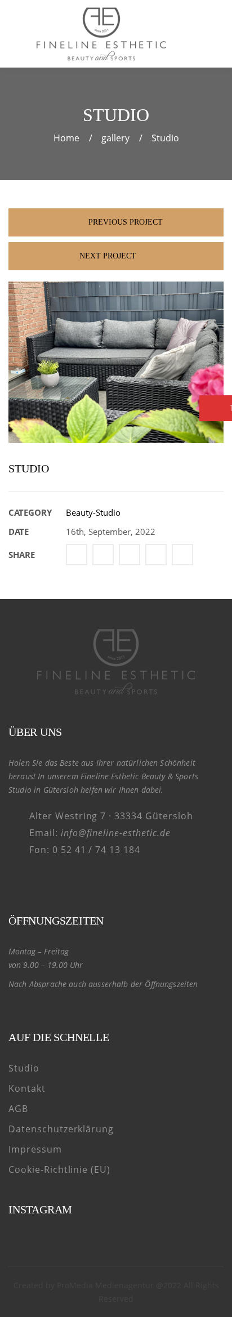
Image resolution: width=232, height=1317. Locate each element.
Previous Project (124, 222)
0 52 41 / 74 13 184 (96, 849)
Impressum (35, 1149)
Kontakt (27, 1088)
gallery (115, 138)
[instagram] (35, 879)
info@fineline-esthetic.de (116, 833)
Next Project (107, 256)
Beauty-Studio (93, 512)
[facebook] (15, 879)
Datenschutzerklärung (61, 1129)
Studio (23, 1068)
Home (66, 138)
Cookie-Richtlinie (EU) (59, 1169)
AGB (18, 1108)
